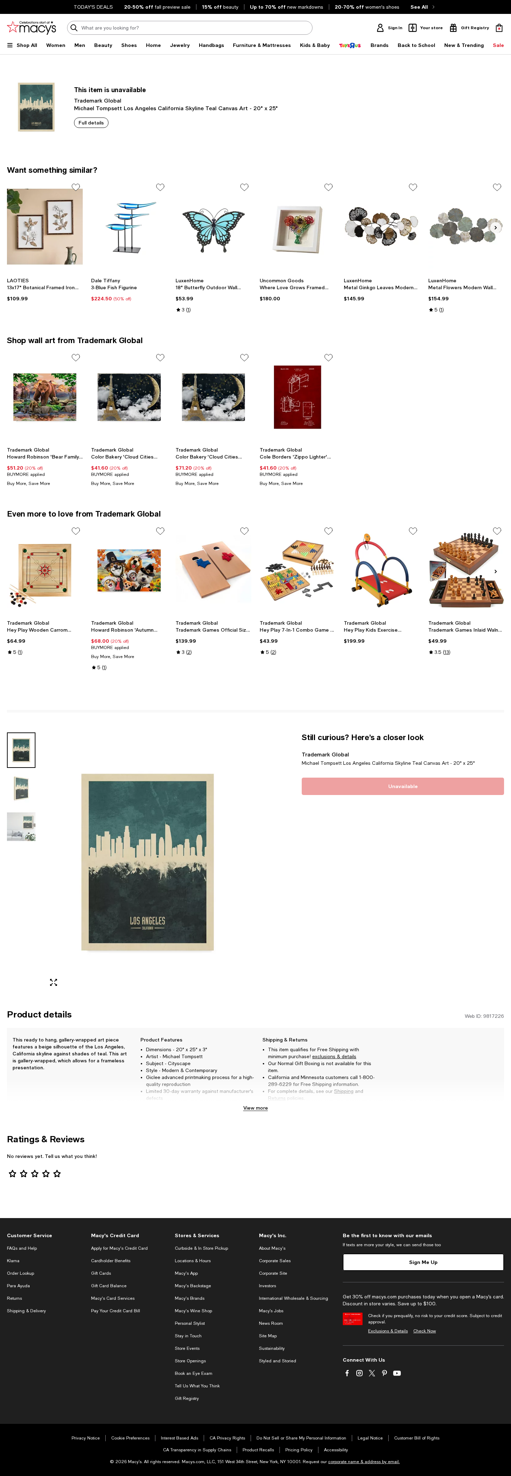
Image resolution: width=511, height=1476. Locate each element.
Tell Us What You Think (197, 1386)
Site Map (268, 1335)
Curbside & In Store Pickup (201, 1248)
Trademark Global (97, 100)
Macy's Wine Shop (193, 1310)
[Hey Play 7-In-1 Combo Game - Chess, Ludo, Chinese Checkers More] (297, 570)
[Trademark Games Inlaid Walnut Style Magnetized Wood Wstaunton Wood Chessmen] (466, 570)
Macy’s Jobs (271, 1310)
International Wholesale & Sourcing (293, 1298)
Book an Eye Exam (193, 1373)
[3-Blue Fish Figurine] (129, 226)
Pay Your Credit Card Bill (115, 1310)
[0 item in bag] (499, 28)
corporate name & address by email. (364, 1461)
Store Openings (190, 1361)
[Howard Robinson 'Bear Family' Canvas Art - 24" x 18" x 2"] (45, 397)
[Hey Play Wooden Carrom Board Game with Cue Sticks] (45, 570)
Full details (91, 122)
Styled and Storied (277, 1361)
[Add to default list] (76, 187)
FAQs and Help (22, 1248)
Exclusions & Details (388, 1331)
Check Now (424, 1331)
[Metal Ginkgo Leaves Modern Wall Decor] (382, 226)
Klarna (13, 1260)
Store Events (187, 1348)
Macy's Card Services (113, 1298)
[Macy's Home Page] (31, 28)
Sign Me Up (423, 1262)
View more (255, 1108)
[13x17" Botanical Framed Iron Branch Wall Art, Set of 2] (45, 226)
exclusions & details (334, 1056)
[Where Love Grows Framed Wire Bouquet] (297, 226)
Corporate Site (273, 1273)
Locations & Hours (193, 1260)
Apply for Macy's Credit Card (119, 1248)
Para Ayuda (18, 1285)
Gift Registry (187, 1398)
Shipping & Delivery (26, 1310)
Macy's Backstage (193, 1285)
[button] (129, 862)
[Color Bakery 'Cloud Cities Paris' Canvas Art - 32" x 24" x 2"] (213, 397)
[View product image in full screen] (53, 982)
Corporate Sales (275, 1260)
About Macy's (272, 1248)
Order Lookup (20, 1273)
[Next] (495, 227)
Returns (277, 1098)
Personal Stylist (190, 1323)
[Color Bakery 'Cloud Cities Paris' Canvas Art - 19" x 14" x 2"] (129, 397)
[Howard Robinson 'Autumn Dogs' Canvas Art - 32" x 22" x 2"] (129, 570)
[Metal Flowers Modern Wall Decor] (466, 226)
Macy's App (186, 1273)
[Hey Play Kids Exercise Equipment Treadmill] (382, 570)
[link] (45, 289)
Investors (267, 1285)
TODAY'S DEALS (93, 7)
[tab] (21, 750)
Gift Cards (101, 1273)
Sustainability (272, 1348)
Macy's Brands (189, 1298)
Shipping (344, 1091)
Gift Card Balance (109, 1285)
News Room (271, 1323)
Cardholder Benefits (110, 1260)
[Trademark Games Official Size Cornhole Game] (213, 570)
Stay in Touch (188, 1335)
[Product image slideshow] (147, 862)
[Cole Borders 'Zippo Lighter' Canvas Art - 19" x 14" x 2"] (297, 397)
